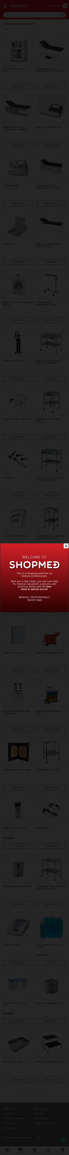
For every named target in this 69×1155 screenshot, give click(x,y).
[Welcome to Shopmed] (34, 611)
